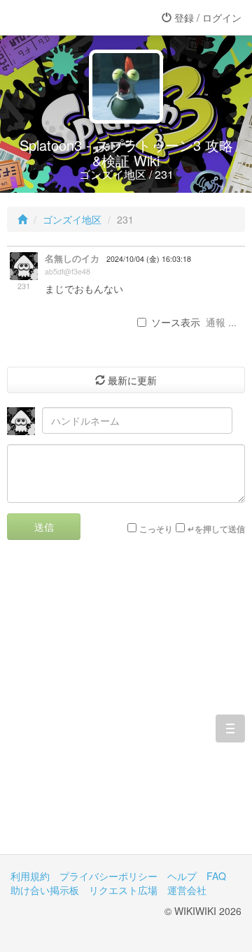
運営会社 (186, 890)
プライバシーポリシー (108, 876)
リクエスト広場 (123, 890)
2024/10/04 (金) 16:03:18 (148, 259)
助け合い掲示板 (44, 890)
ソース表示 (175, 322)
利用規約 (30, 876)
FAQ (216, 876)
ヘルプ (182, 876)
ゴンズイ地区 (72, 219)
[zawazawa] (66, 17)
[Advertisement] (126, 707)
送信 (44, 527)
